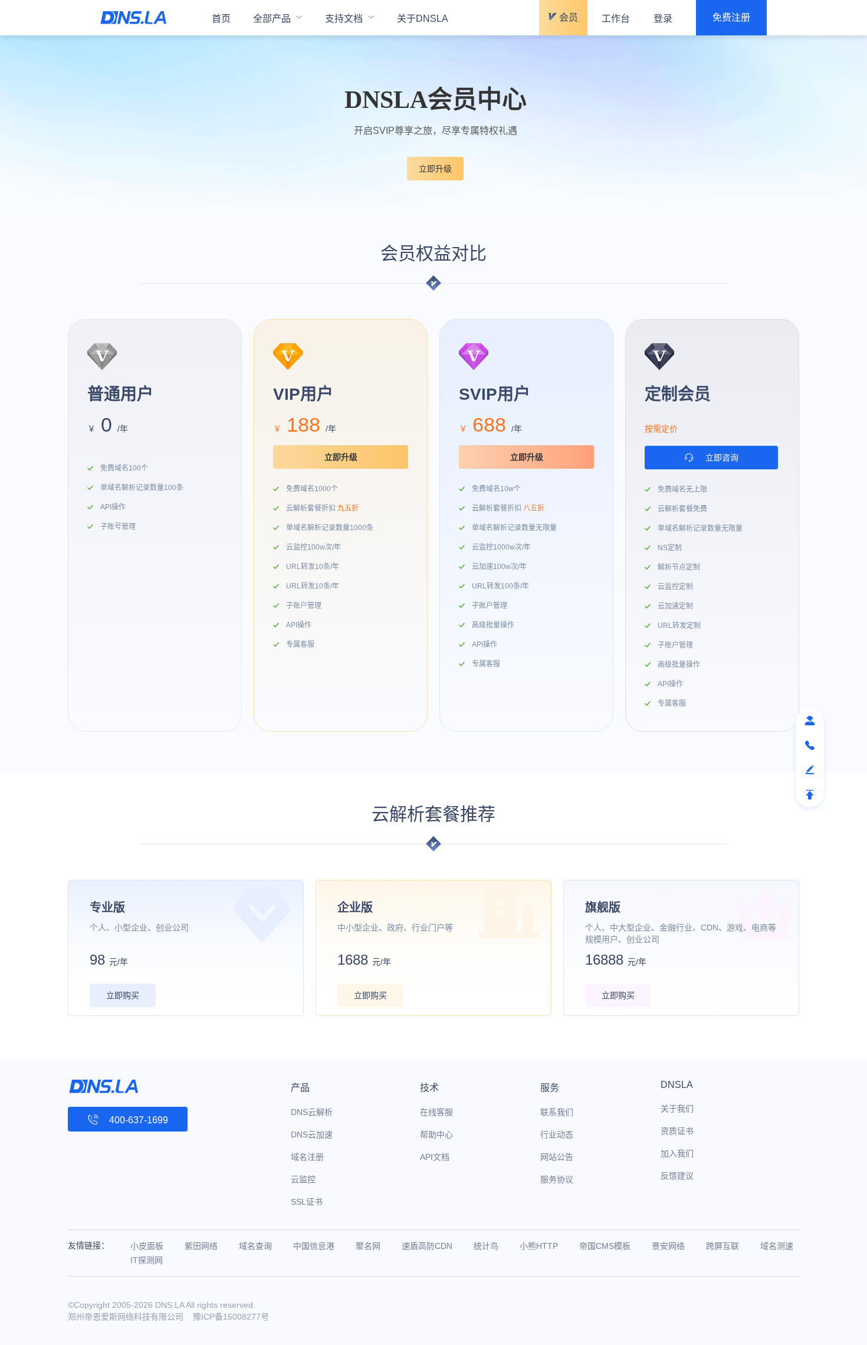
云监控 (303, 1179)
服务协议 (556, 1179)
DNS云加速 (312, 1134)
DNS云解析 (312, 1112)
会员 (567, 17)
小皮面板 (146, 1246)
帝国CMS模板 (604, 1246)
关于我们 (677, 1108)
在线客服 (436, 1112)
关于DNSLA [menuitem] (422, 19)
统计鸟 (486, 1246)
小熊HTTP (539, 1246)
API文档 (434, 1157)
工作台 (616, 19)
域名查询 (255, 1246)
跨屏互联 (722, 1246)
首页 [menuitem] (221, 19)
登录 (662, 19)
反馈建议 (677, 1175)
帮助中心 (436, 1134)
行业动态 (556, 1134)
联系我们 (556, 1112)
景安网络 (668, 1246)
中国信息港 (313, 1246)
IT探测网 (146, 1260)
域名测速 (776, 1246)
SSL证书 (307, 1201)
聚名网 (368, 1246)
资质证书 (677, 1131)
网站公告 (556, 1157)
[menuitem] (278, 17)
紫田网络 (201, 1246)
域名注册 (307, 1157)
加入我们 (677, 1153)
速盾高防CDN (427, 1246)
